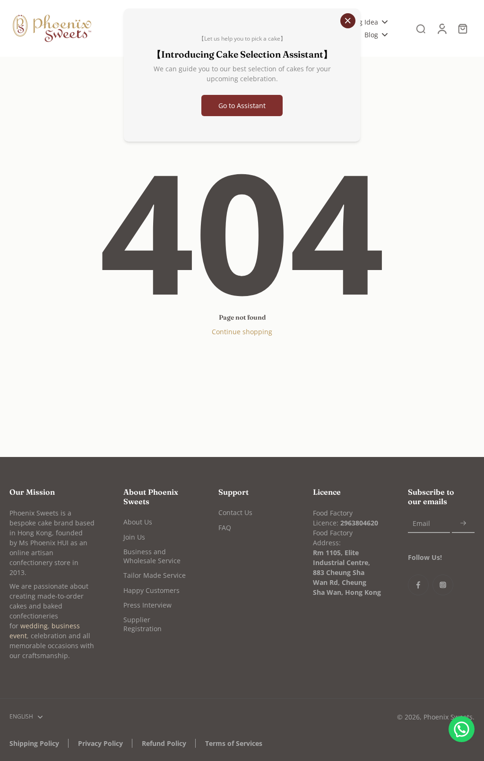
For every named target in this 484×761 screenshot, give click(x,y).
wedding (34, 625)
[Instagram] (442, 585)
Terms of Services (233, 743)
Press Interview (147, 604)
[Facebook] (418, 585)
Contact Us (235, 512)
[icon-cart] (462, 28)
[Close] (347, 20)
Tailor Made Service (154, 575)
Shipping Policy (34, 743)
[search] (420, 28)
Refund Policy (164, 743)
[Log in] (441, 28)
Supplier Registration (142, 624)
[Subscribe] (463, 523)
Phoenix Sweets (448, 716)
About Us (137, 521)
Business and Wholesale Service (152, 556)
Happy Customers (151, 590)
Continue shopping (242, 331)
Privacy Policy (100, 743)
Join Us (134, 537)
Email (421, 523)
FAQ (224, 527)
